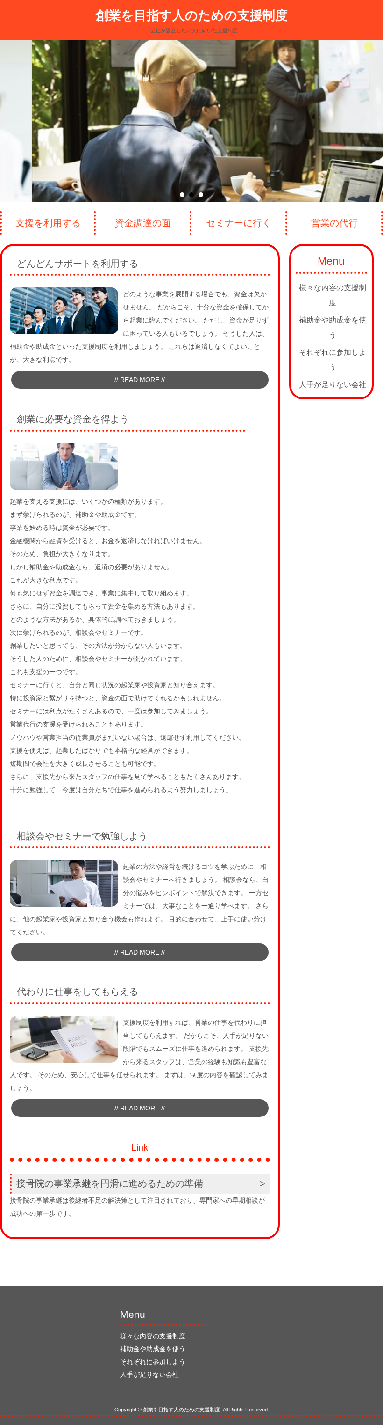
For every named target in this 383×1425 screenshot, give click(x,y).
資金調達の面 (143, 223)
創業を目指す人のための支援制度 (192, 15)
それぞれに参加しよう (332, 359)
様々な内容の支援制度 (332, 295)
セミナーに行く (238, 223)
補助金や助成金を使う (332, 327)
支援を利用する (48, 223)
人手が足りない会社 (332, 385)
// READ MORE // (139, 379)
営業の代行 (334, 223)
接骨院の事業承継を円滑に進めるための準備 (109, 1183)
